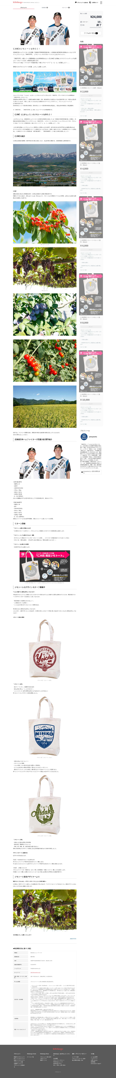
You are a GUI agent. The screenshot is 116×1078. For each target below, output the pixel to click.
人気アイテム (43, 1058)
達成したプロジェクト (19, 1060)
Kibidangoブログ (57, 1063)
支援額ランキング (18, 1063)
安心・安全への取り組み (59, 1065)
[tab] (44, 7)
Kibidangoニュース (58, 1061)
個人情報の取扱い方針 (77, 1060)
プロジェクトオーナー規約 (78, 1058)
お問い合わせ (94, 1060)
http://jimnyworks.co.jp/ (35, 972)
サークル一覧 (30, 1057)
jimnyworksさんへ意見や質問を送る (91, 472)
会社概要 (55, 1058)
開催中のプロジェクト (19, 1057)
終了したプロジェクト (19, 1058)
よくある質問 (94, 1057)
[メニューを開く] (101, 2)
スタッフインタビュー (58, 1060)
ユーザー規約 (75, 1057)
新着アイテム (43, 1060)
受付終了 (91, 95)
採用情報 (93, 1062)
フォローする (91, 33)
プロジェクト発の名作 (45, 1057)
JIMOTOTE (73, 938)
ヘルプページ (94, 1058)
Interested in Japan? (96, 1063)
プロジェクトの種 (18, 1062)
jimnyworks (93, 437)
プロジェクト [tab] (23, 7)
